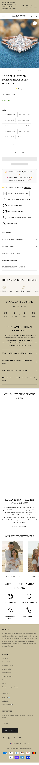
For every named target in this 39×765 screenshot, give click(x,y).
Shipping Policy (7, 676)
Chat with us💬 (7, 704)
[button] (19, 159)
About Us (5, 658)
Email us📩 (6, 697)
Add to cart (19, 152)
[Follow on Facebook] (3, 738)
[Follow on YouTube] (20, 738)
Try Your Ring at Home (10, 687)
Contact (4, 680)
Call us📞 (5, 701)
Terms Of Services (8, 662)
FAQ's (4, 683)
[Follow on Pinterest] (14, 738)
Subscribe (10, 730)
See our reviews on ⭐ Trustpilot (13, 89)
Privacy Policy (7, 669)
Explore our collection (19, 526)
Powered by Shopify (26, 748)
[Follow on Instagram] (9, 738)
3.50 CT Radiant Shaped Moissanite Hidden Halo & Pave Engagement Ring (13, 436)
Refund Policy (6, 672)
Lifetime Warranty (8, 665)
